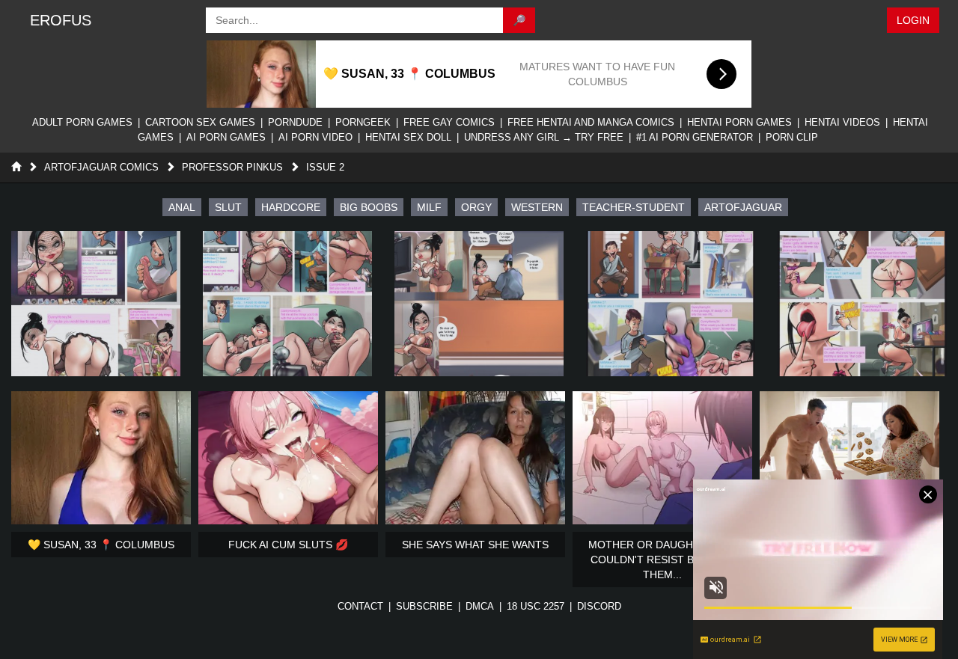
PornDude (295, 122)
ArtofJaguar (743, 207)
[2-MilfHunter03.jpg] (479, 303)
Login (913, 20)
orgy (476, 207)
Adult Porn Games (82, 122)
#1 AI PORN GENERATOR (694, 137)
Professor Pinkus (232, 167)
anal (181, 207)
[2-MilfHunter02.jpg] (287, 303)
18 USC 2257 (535, 606)
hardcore (290, 207)
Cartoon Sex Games (200, 122)
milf (429, 207)
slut (228, 207)
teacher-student (633, 207)
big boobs (368, 207)
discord (599, 606)
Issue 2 (325, 167)
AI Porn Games (226, 137)
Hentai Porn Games (739, 122)
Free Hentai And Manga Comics (590, 122)
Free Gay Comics (449, 122)
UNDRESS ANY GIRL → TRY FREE (543, 137)
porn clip (792, 137)
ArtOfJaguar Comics (101, 167)
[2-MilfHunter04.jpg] (670, 303)
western (537, 207)
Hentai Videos (842, 122)
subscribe (424, 606)
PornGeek (363, 122)
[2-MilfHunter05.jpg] (862, 303)
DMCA (480, 606)
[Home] (16, 167)
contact (360, 606)
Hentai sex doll (408, 137)
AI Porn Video (315, 137)
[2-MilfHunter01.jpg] (95, 303)
